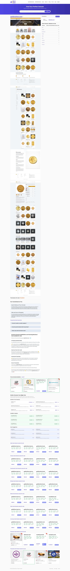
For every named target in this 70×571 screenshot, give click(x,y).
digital (39, 523)
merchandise (50, 499)
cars (57, 537)
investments (17, 447)
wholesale (55, 498)
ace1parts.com (52, 534)
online (37, 381)
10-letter (50, 500)
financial (43, 524)
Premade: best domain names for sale (18, 548)
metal (12, 448)
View (33, 402)
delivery (41, 382)
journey (41, 537)
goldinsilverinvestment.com (55, 446)
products (40, 381)
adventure (40, 536)
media (28, 537)
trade (37, 448)
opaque (37, 525)
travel (45, 536)
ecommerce (38, 382)
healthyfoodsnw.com (41, 380)
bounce (28, 538)
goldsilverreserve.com (16, 446)
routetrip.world (40, 534)
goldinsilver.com (16, 16)
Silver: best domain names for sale (17, 506)
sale (55, 536)
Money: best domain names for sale (17, 481)
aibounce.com (27, 534)
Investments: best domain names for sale (18, 468)
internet (42, 381)
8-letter (30, 538)
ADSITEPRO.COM (13, 387)
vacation (43, 536)
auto (57, 499)
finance (14, 447)
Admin (59, 568)
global (37, 536)
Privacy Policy (51, 568)
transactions (42, 523)
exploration (38, 537)
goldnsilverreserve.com (29, 446)
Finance (43, 29)
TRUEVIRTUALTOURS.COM (52, 387)
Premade (43, 44)
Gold (42, 27)
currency (17, 448)
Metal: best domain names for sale (17, 493)
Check (33, 429)
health (45, 381)
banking (40, 524)
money (20, 447)
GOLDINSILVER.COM (26, 387)
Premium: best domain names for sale (18, 531)
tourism (43, 537)
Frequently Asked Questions (16, 320)
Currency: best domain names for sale (18, 519)
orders (55, 499)
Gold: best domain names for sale (17, 443)
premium (25, 538)
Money (43, 33)
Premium (43, 42)
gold (12, 447)
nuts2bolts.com (52, 496)
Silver (42, 38)
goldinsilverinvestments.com (43, 446)
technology (25, 537)
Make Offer (57, 16)
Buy (33, 423)
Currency (43, 40)
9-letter (40, 538)
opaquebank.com (40, 522)
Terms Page (55, 568)
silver (14, 448)
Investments (43, 31)
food (43, 382)
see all (23, 377)
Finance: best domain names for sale (17, 455)
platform (31, 537)
